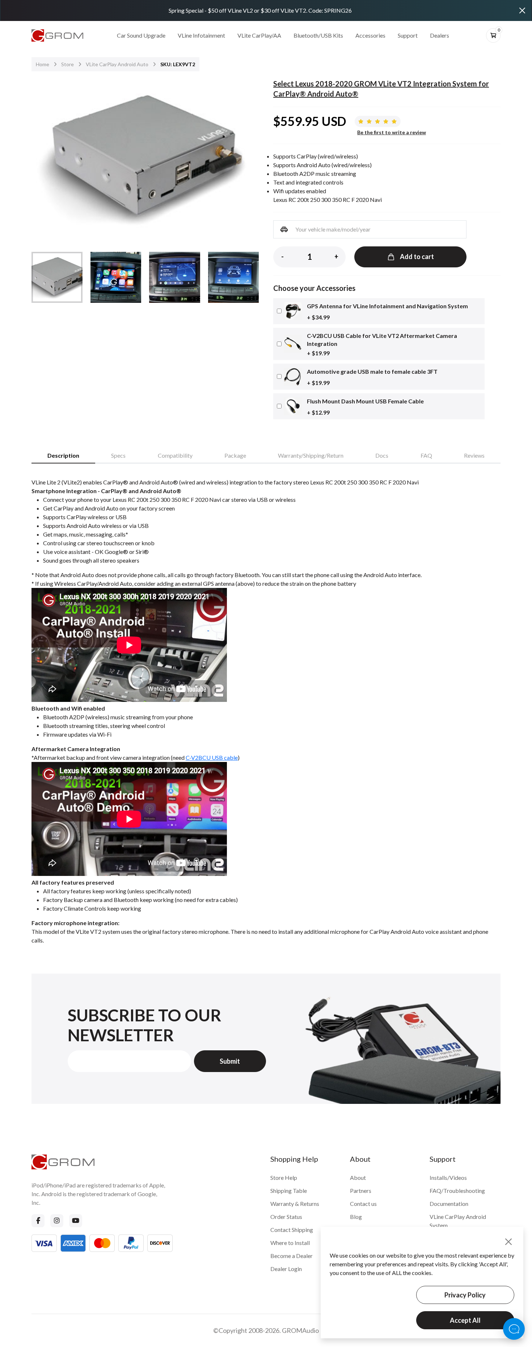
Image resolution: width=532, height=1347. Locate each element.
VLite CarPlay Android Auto (117, 64)
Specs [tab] (118, 455)
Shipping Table (288, 1190)
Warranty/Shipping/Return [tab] (310, 455)
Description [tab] (63, 455)
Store (67, 64)
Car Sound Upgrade (141, 35)
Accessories (370, 35)
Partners (360, 1190)
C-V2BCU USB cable (212, 757)
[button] (248, 156)
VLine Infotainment (201, 35)
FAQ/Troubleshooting (457, 1190)
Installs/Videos (448, 1177)
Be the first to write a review (391, 132)
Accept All (465, 1320)
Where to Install (290, 1242)
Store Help (283, 1177)
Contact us (363, 1203)
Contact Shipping (291, 1229)
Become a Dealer (291, 1255)
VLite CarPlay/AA (259, 35)
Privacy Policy (465, 1295)
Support (408, 35)
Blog (356, 1216)
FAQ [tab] (426, 455)
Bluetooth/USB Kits (318, 35)
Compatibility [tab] (175, 455)
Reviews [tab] (474, 455)
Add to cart (417, 256)
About (358, 1177)
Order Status (286, 1216)
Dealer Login (286, 1268)
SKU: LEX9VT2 (177, 64)
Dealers (439, 35)
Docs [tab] (381, 455)
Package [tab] (235, 455)
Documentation (449, 1203)
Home (42, 64)
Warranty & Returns (294, 1203)
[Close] (522, 10)
